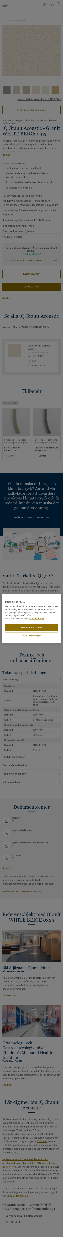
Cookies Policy (36, 619)
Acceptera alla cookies (31, 627)
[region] (32, 618)
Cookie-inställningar (31, 636)
